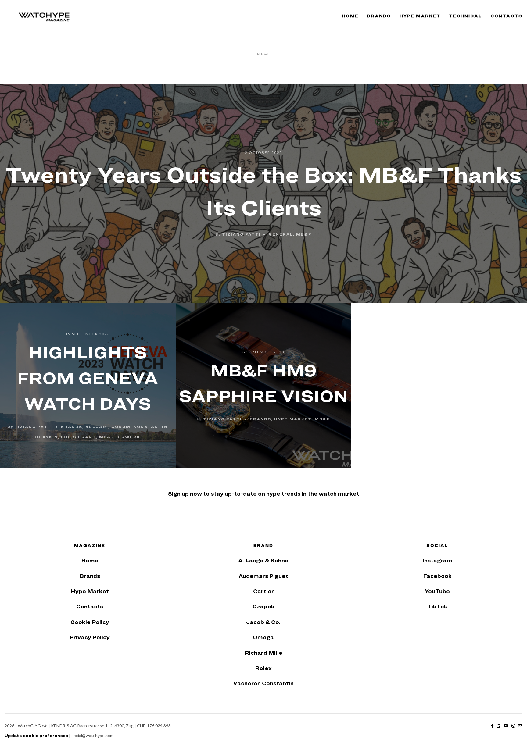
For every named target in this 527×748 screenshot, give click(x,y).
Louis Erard (78, 437)
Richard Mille (263, 653)
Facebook (437, 576)
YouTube (437, 591)
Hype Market (420, 15)
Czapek (263, 606)
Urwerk (129, 437)
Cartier (263, 591)
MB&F (304, 234)
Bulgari (96, 426)
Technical (465, 15)
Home (350, 15)
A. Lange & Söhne (263, 560)
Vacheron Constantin (263, 683)
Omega (263, 637)
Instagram (437, 560)
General (281, 234)
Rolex (263, 668)
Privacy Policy (90, 637)
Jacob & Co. (263, 622)
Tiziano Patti (241, 234)
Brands (379, 15)
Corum (121, 426)
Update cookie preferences (36, 735)
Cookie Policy (89, 622)
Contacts (506, 15)
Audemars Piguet (263, 576)
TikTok (437, 606)
